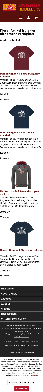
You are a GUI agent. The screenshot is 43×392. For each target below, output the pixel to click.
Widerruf (34, 341)
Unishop (21, 349)
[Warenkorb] (36, 17)
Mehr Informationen (30, 375)
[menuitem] (19, 17)
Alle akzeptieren (27, 382)
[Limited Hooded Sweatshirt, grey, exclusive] (21, 175)
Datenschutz (24, 345)
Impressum (7, 345)
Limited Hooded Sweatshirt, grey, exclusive (20, 193)
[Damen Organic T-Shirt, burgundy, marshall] (21, 57)
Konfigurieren (21, 388)
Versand (16, 341)
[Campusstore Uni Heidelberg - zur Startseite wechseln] (21, 8)
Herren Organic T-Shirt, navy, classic (21, 250)
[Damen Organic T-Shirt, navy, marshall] (21, 116)
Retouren (25, 341)
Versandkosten (7, 328)
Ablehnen (13, 382)
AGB (15, 345)
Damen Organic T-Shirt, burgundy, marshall (20, 75)
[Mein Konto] (28, 17)
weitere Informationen (21, 337)
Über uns (34, 345)
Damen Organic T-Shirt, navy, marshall (17, 134)
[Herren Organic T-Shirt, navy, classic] (21, 234)
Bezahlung (7, 341)
